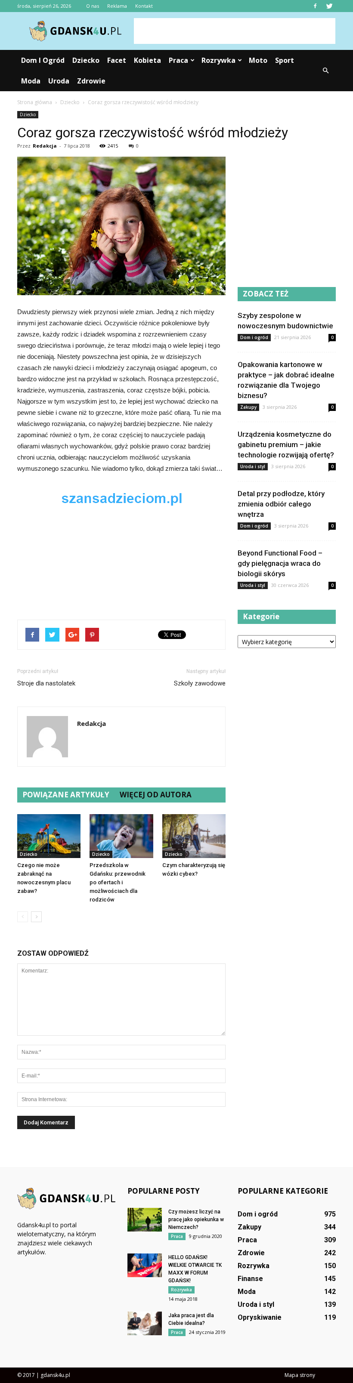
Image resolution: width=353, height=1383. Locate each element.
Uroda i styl (252, 466)
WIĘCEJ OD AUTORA (156, 795)
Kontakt (144, 6)
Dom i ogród (43, 60)
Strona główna (34, 102)
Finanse (250, 1279)
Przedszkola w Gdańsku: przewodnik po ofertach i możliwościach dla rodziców (118, 882)
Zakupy (248, 407)
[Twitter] (329, 6)
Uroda (58, 81)
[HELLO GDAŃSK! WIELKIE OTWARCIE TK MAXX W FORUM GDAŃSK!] (144, 1265)
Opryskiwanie (260, 1317)
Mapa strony (300, 1375)
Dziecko (85, 60)
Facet (116, 60)
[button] (325, 70)
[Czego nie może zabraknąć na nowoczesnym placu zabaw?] (49, 836)
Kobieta (147, 60)
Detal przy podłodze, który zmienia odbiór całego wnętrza (281, 504)
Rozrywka (218, 60)
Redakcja (45, 145)
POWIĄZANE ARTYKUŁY (65, 795)
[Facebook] (315, 6)
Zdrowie (91, 81)
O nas (92, 6)
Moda (30, 81)
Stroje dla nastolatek (46, 683)
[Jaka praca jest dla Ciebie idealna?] (144, 1323)
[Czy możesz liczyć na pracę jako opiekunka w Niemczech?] (144, 1220)
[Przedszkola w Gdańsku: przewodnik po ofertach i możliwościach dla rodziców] (121, 836)
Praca (178, 60)
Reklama (117, 6)
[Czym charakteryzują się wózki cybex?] (194, 836)
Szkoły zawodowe (200, 683)
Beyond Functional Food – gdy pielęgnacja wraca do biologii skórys (280, 563)
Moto (258, 60)
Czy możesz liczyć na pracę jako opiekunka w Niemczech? (196, 1219)
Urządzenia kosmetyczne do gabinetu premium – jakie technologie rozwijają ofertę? (286, 444)
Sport (284, 60)
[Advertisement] (234, 31)
